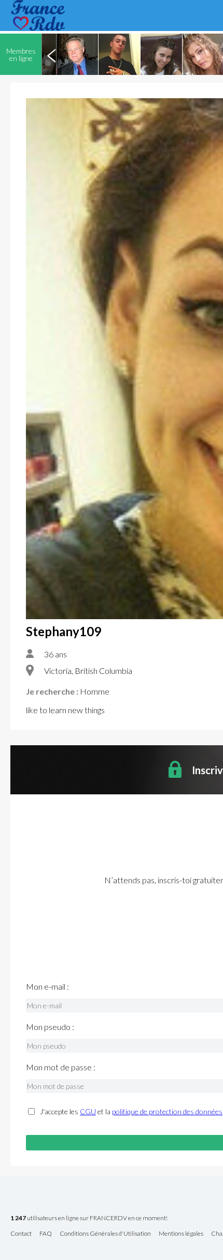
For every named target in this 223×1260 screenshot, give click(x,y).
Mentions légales (181, 1234)
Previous (51, 54)
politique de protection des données (167, 1111)
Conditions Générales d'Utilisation (105, 1234)
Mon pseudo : (50, 1027)
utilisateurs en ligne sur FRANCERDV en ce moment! (89, 1218)
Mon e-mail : (47, 986)
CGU (88, 1111)
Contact (21, 1234)
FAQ (45, 1234)
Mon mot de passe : (60, 1067)
